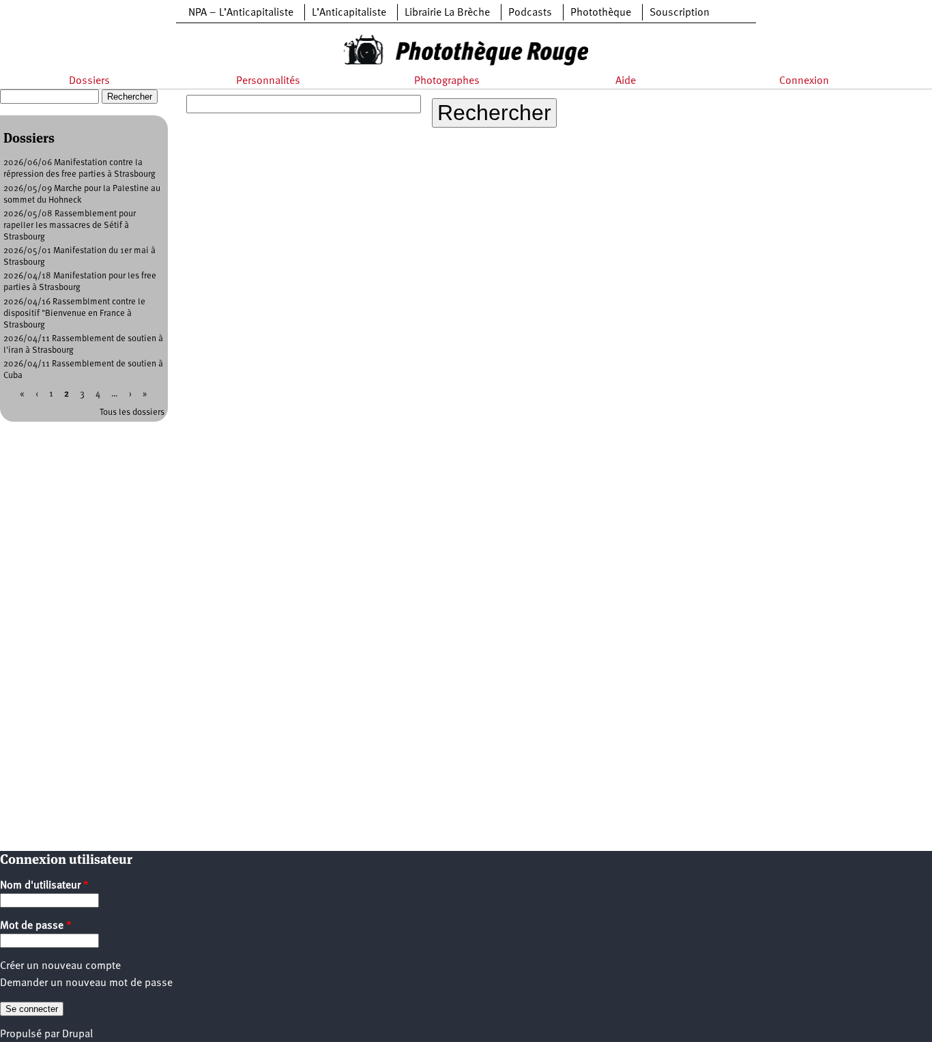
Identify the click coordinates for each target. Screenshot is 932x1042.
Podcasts (530, 13)
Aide (625, 81)
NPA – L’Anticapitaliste (240, 13)
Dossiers (89, 81)
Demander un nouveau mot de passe (86, 983)
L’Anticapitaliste (349, 13)
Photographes (447, 81)
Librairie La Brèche (447, 13)
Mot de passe (36, 926)
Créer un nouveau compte (60, 966)
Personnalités (268, 81)
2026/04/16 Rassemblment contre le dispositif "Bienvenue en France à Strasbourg (74, 314)
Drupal (77, 1034)
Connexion (804, 81)
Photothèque (600, 13)
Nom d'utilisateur (44, 885)
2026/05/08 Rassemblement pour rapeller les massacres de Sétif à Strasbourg (69, 225)
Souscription (680, 13)
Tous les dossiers (132, 412)
